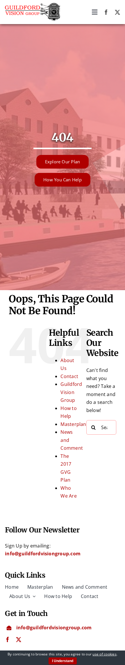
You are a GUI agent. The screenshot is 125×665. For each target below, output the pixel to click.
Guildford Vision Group (71, 392)
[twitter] (117, 12)
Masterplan (73, 424)
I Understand (62, 661)
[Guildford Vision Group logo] (32, 5)
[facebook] (106, 12)
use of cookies (104, 654)
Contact (69, 376)
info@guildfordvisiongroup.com (43, 553)
